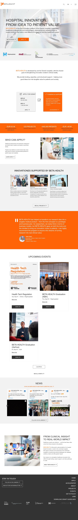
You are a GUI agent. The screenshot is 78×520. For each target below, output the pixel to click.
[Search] (63, 4)
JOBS (74, 496)
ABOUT (73, 486)
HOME (74, 478)
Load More (39, 366)
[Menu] (75, 4)
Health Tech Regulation (22, 294)
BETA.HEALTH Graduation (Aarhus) (23, 346)
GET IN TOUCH (71, 494)
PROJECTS (72, 488)
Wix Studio (47, 497)
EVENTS (73, 491)
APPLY (73, 480)
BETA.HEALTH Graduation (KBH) (53, 295)
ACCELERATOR (71, 483)
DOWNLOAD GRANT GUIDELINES (65, 499)
